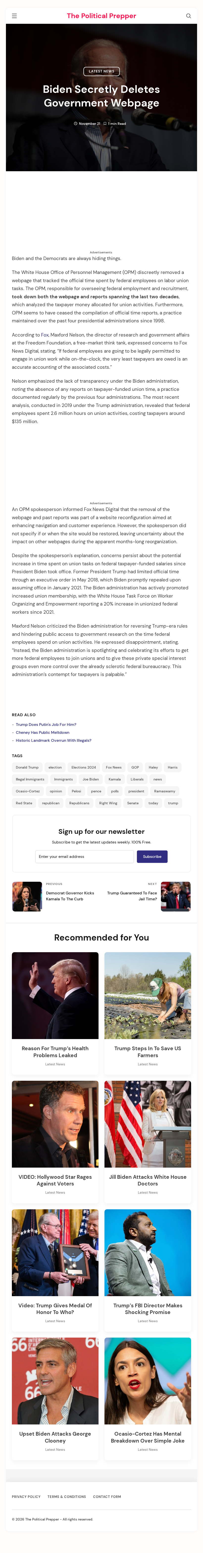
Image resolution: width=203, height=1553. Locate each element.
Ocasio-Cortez (28, 791)
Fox (45, 335)
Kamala (115, 779)
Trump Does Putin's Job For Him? (46, 724)
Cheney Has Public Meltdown (42, 732)
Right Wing (108, 803)
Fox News (114, 767)
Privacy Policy (26, 1497)
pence (96, 791)
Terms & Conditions (67, 1497)
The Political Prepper (101, 15)
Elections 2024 (84, 767)
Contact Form (107, 1497)
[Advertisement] (101, 215)
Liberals (137, 779)
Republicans (79, 803)
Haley (153, 767)
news (157, 779)
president (136, 791)
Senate (133, 803)
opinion (56, 791)
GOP (135, 767)
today (153, 803)
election (55, 767)
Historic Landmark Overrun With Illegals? (53, 740)
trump (173, 803)
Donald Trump (27, 767)
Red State (24, 803)
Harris (173, 767)
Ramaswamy (164, 791)
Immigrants (63, 779)
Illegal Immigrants (30, 779)
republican (50, 803)
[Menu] (14, 17)
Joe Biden (91, 779)
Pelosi (76, 791)
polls (115, 791)
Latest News (101, 71)
